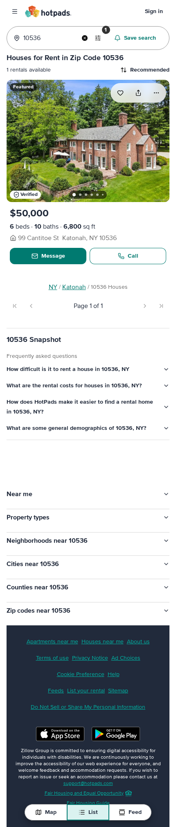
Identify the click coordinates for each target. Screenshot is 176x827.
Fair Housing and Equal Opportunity (82, 790)
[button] (25, 190)
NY (53, 287)
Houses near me (100, 638)
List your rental (84, 687)
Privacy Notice (88, 655)
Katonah (74, 287)
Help (111, 671)
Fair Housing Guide (86, 800)
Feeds (54, 687)
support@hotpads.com (86, 780)
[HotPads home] (48, 11)
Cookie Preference (78, 671)
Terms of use (50, 655)
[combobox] (49, 38)
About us (136, 638)
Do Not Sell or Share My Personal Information (86, 704)
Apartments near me (50, 638)
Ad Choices (123, 655)
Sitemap (116, 687)
